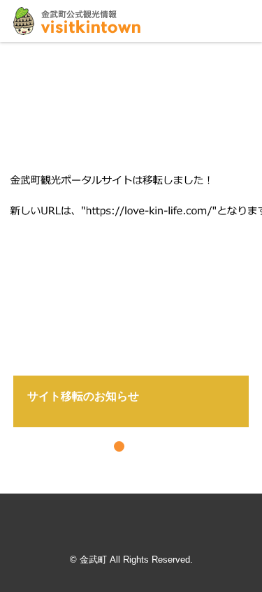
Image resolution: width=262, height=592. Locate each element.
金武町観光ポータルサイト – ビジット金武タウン (76, 21)
